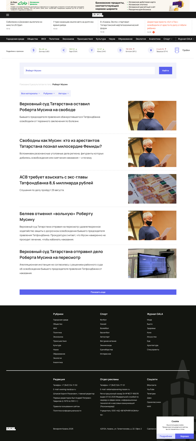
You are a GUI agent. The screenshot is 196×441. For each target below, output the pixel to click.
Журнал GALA (185, 38)
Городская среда (15, 38)
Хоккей (103, 324)
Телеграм (151, 393)
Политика (54, 38)
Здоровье (151, 328)
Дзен (149, 398)
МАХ (149, 406)
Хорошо (184, 436)
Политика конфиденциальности (67, 410)
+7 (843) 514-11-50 (69, 385)
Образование (125, 38)
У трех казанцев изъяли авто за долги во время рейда (73, 23)
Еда (148, 341)
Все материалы (29, 93)
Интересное (105, 354)
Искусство (152, 336)
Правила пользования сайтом (66, 406)
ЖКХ (43, 38)
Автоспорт (105, 336)
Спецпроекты (153, 349)
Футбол (103, 319)
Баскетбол (104, 332)
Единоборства (106, 349)
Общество (32, 38)
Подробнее (166, 436)
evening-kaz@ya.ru (67, 389)
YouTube (150, 389)
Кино (149, 332)
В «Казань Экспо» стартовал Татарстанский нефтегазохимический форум (119, 25)
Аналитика (154, 38)
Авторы (62, 93)
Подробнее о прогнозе (15, 51)
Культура (101, 38)
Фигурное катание (108, 341)
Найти (165, 70)
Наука (112, 38)
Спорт (167, 38)
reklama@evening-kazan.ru (118, 389)
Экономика (68, 38)
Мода (149, 319)
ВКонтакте (151, 385)
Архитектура (152, 345)
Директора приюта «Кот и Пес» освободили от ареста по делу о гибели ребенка (166, 25)
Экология (141, 38)
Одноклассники (154, 402)
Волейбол (104, 328)
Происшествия (85, 38)
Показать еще (98, 292)
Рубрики (48, 93)
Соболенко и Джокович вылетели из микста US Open (24, 23)
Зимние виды (106, 345)
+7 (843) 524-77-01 (117, 385)
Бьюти (150, 324)
